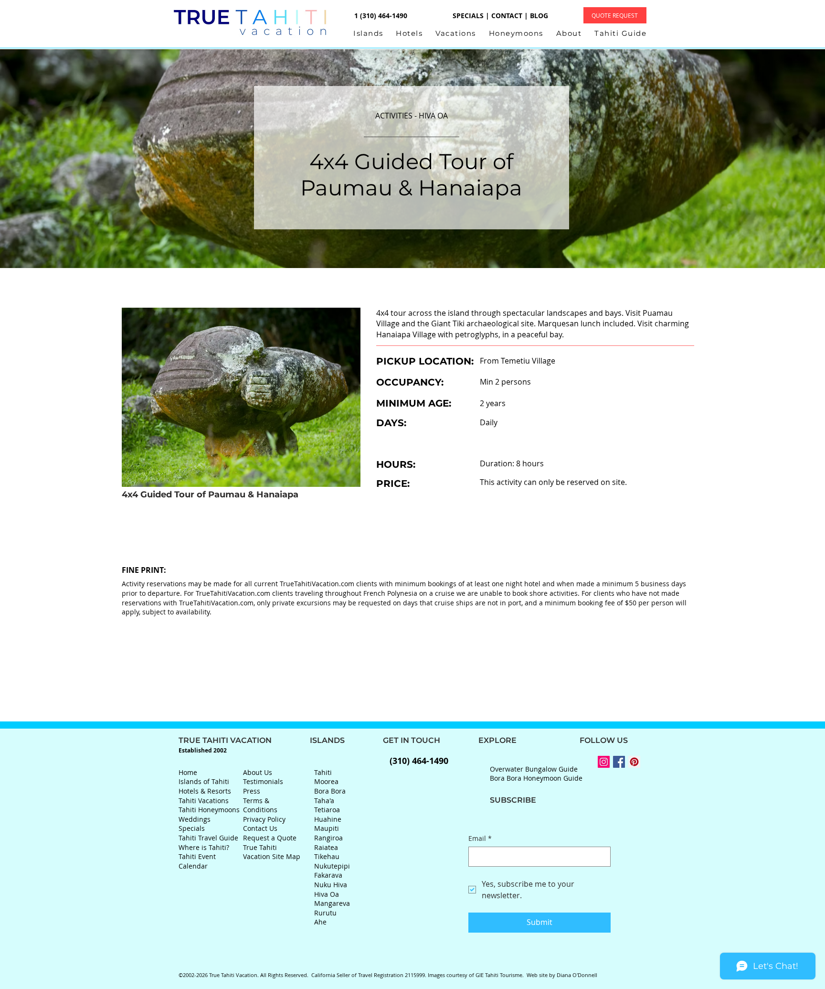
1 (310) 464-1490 (379, 15)
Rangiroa (328, 837)
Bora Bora (330, 791)
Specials (192, 828)
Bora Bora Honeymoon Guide (536, 778)
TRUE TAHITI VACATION (244, 740)
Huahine (327, 819)
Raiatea (326, 847)
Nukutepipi (332, 866)
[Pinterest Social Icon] (634, 762)
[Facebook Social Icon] (619, 762)
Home (188, 772)
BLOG (539, 15)
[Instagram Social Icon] (604, 762)
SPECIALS (468, 15)
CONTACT (506, 15)
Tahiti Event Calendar (197, 861)
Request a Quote (269, 837)
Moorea (326, 781)
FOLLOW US (572, 740)
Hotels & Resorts (205, 791)
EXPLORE (478, 740)
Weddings (195, 819)
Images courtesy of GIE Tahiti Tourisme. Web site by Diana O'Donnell (512, 974)
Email (480, 838)
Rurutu (325, 912)
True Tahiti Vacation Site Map (271, 852)
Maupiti (326, 828)
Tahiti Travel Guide (208, 837)
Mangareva (332, 903)
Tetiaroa (327, 809)
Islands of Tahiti (204, 781)
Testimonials (263, 781)
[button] (374, 33)
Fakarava (328, 875)
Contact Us (260, 828)
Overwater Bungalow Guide (534, 769)
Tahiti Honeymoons (209, 809)
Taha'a (324, 800)
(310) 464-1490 (419, 761)
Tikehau (326, 856)
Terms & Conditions (260, 805)
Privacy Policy (264, 819)
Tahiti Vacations (204, 800)
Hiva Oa (326, 894)
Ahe (320, 921)
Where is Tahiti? (204, 847)
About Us (257, 772)
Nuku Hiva (330, 884)
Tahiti (323, 772)
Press (251, 791)
